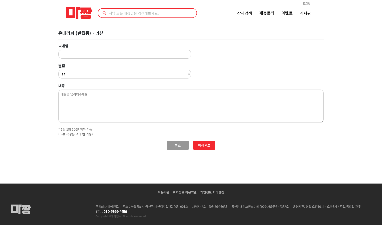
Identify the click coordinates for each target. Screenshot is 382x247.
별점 (61, 65)
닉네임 (63, 45)
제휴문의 (266, 13)
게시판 (305, 13)
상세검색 (244, 13)
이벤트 (287, 13)
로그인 (307, 3)
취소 (178, 145)
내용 (61, 85)
